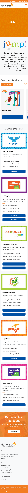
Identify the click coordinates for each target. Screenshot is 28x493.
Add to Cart (12, 117)
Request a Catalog (6, 469)
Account (25, 1)
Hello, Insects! (6, 110)
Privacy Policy (4, 491)
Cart (20, 1)
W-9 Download (5, 467)
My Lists (13, 1)
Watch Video (14, 219)
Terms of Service (11, 491)
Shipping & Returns (6, 465)
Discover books (7, 84)
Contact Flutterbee (6, 471)
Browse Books (14, 171)
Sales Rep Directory (6, 472)
